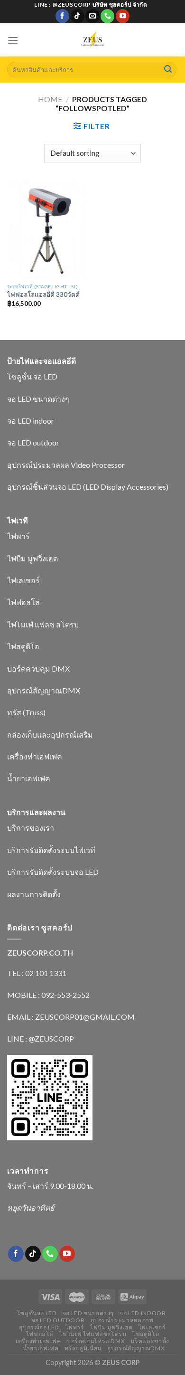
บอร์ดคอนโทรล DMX (96, 1341)
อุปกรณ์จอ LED (39, 1327)
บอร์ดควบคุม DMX (38, 668)
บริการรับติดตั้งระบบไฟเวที (51, 849)
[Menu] (12, 40)
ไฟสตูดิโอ (23, 646)
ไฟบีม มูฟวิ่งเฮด (32, 558)
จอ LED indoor (30, 420)
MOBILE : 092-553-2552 (48, 994)
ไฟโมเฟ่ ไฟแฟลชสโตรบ (92, 1333)
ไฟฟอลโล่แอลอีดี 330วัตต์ (43, 294)
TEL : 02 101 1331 (36, 972)
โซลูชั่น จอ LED (32, 376)
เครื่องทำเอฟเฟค (34, 756)
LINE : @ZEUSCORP (40, 1038)
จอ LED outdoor (33, 442)
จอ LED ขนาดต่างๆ (38, 398)
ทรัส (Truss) (26, 712)
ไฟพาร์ (18, 536)
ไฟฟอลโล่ (23, 602)
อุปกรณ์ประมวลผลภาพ (122, 1320)
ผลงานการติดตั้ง (34, 894)
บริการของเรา (30, 827)
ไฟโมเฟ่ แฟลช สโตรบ (43, 624)
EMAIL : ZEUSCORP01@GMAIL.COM (71, 1016)
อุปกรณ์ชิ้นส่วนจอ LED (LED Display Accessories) (87, 486)
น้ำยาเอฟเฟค (28, 778)
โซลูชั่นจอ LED (37, 1313)
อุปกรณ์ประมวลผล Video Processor (66, 464)
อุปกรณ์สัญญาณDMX (43, 690)
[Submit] (168, 70)
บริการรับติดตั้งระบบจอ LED (53, 871)
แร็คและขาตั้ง (150, 1341)
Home (50, 99)
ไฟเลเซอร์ (23, 580)
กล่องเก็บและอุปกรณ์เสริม (50, 734)
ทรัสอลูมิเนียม (83, 1348)
